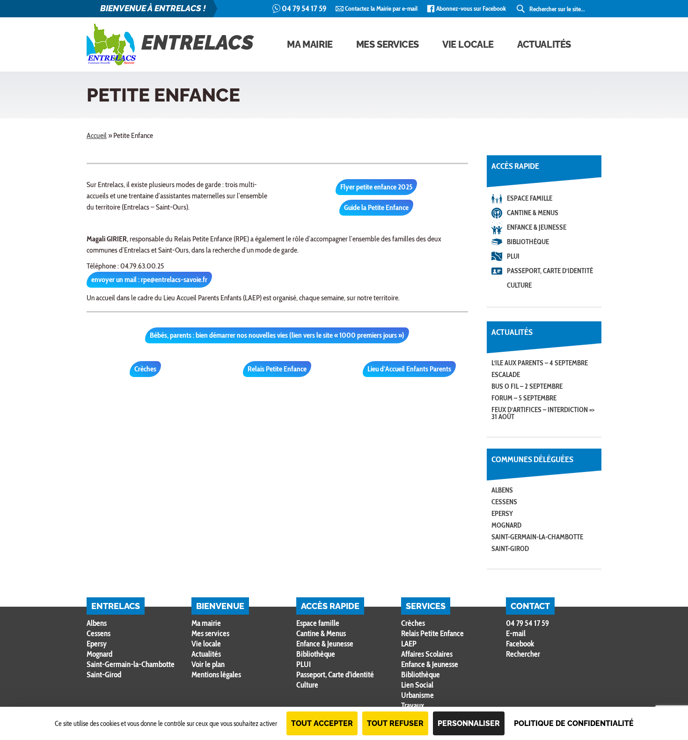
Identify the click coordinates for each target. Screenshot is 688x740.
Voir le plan (208, 664)
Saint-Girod (510, 548)
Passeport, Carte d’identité (550, 271)
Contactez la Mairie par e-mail (381, 8)
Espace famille (529, 198)
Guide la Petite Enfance (376, 207)
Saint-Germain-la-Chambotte (537, 537)
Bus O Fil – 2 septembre (527, 386)
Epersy (502, 513)
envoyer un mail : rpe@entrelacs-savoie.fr (149, 279)
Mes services (387, 44)
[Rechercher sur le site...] (521, 9)
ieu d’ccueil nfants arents (409, 368)
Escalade (505, 374)
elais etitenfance (277, 368)
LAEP (409, 643)
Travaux (412, 705)
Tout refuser (395, 723)
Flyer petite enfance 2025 (376, 186)
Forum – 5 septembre (523, 398)
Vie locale (468, 44)
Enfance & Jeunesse (536, 227)
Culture (519, 285)
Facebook (520, 643)
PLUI (513, 256)
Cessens (504, 502)
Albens (502, 490)
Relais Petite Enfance (432, 633)
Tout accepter (322, 723)
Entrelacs (197, 42)
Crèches (145, 368)
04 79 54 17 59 (304, 8)
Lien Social (417, 684)
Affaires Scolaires (427, 654)
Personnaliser (469, 723)
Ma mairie (309, 44)
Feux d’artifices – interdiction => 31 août (542, 413)
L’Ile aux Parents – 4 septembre (539, 363)
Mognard (506, 525)
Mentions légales (216, 674)
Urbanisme (417, 695)
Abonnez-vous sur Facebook (471, 8)
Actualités (544, 44)
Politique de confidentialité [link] (574, 723)
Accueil (97, 135)
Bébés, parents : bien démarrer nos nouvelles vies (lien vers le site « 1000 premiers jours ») (277, 335)
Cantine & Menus (532, 213)
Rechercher (523, 654)
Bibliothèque (528, 242)
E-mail (516, 633)
